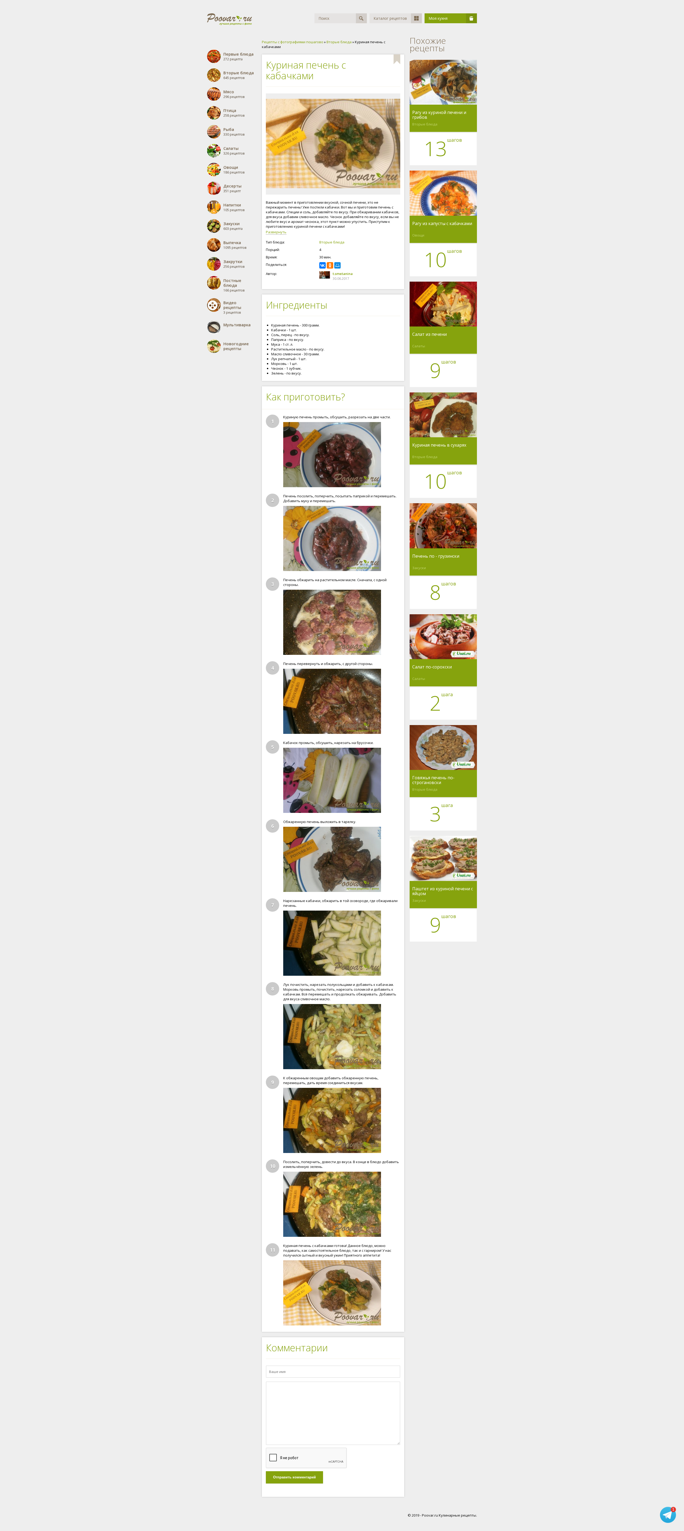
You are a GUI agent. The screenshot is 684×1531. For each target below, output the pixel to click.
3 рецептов (232, 307)
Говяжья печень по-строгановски (433, 780)
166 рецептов (233, 285)
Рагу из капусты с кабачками (442, 223)
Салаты (418, 346)
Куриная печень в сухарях (439, 445)
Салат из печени (429, 334)
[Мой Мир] (337, 265)
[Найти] (361, 18)
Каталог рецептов (390, 18)
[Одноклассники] (330, 265)
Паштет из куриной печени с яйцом (442, 891)
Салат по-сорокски (432, 667)
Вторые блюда (331, 242)
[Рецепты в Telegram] (668, 1515)
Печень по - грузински (435, 556)
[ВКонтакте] (322, 265)
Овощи (418, 235)
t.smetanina (343, 273)
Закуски (419, 567)
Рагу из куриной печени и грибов (439, 115)
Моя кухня (438, 18)
